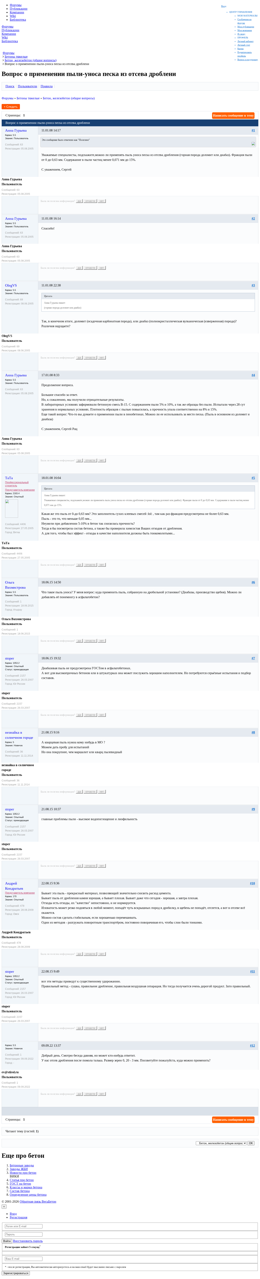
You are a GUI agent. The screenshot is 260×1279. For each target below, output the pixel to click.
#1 (253, 130)
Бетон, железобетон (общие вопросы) (69, 98)
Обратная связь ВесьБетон (38, 1201)
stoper (9, 658)
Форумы (16, 5)
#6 (253, 582)
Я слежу (241, 34)
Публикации (18, 8)
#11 (252, 971)
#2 (253, 218)
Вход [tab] (13, 1213)
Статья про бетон (22, 1180)
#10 (252, 883)
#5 (253, 478)
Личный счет (243, 45)
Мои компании (244, 30)
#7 (253, 658)
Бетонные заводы (22, 1165)
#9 (253, 809)
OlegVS (11, 285)
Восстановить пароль (28, 1241)
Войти (7, 1241)
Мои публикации (245, 26)
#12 (252, 1045)
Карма (240, 48)
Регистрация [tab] (18, 1217)
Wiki (13, 16)
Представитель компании (20, 489)
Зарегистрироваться (15, 1273)
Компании (17, 12)
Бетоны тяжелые (28, 98)
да (79, 201)
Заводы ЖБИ (19, 1169)
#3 (253, 285)
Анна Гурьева (16, 130)
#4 (253, 375)
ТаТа (9, 478)
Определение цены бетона (28, 1194)
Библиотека (18, 19)
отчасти (90, 201)
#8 (253, 732)
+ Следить (10, 106)
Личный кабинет (245, 41)
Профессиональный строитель (17, 484)
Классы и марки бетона (26, 1187)
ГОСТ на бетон (20, 1183)
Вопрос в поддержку (247, 59)
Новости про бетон (23, 1172)
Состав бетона (20, 1191)
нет (102, 201)
